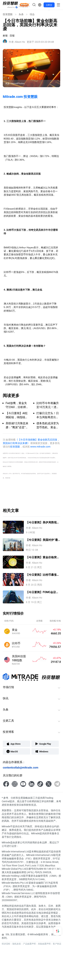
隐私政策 (16, 943)
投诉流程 (6, 943)
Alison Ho (17, 41)
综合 (32, 14)
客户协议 (57, 943)
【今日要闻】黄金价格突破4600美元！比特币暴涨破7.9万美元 (42, 557)
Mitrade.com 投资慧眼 (20, 96)
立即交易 (49, 5)
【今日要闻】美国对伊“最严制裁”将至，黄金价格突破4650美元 (42, 540)
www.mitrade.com (40, 446)
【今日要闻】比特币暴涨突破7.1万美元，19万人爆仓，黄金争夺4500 (42, 575)
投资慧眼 (8, 14)
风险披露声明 (44, 943)
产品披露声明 (29, 943)
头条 (21, 14)
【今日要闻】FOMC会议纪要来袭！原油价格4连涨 (42, 592)
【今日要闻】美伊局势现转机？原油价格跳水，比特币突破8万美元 (42, 522)
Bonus (24, 5)
